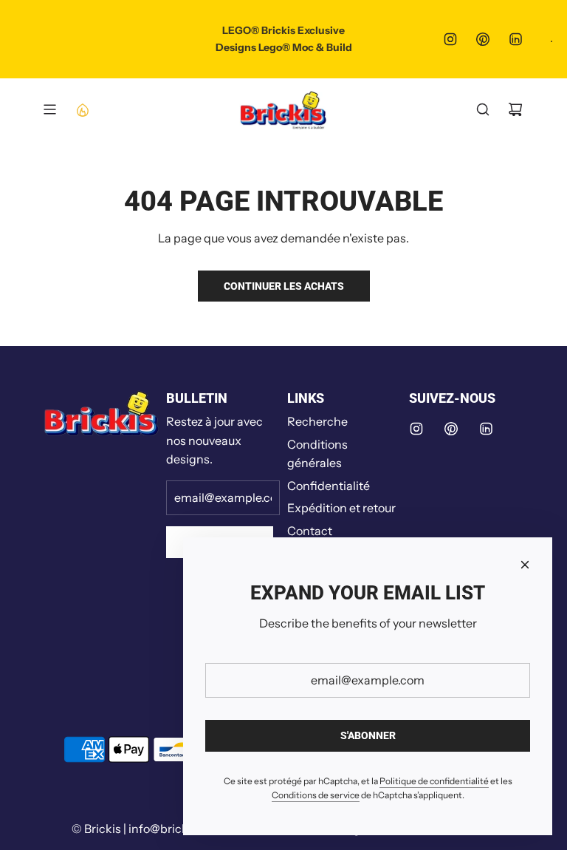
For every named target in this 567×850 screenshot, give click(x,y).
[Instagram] (450, 39)
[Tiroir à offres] (82, 109)
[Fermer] (525, 564)
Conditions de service (316, 794)
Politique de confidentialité (434, 780)
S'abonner (368, 735)
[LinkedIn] (515, 39)
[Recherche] (483, 109)
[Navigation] (49, 109)
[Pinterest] (483, 39)
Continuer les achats (284, 286)
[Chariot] (515, 109)
